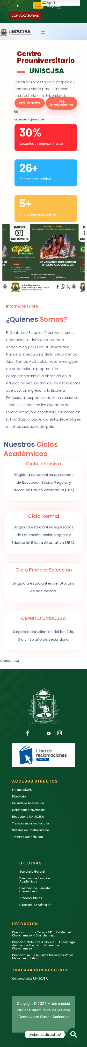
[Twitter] (38, 733)
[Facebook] (17, 4)
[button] (43, 31)
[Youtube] (48, 733)
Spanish (52, 3)
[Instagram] (59, 733)
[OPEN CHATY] (73, 1034)
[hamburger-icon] (38, 5)
